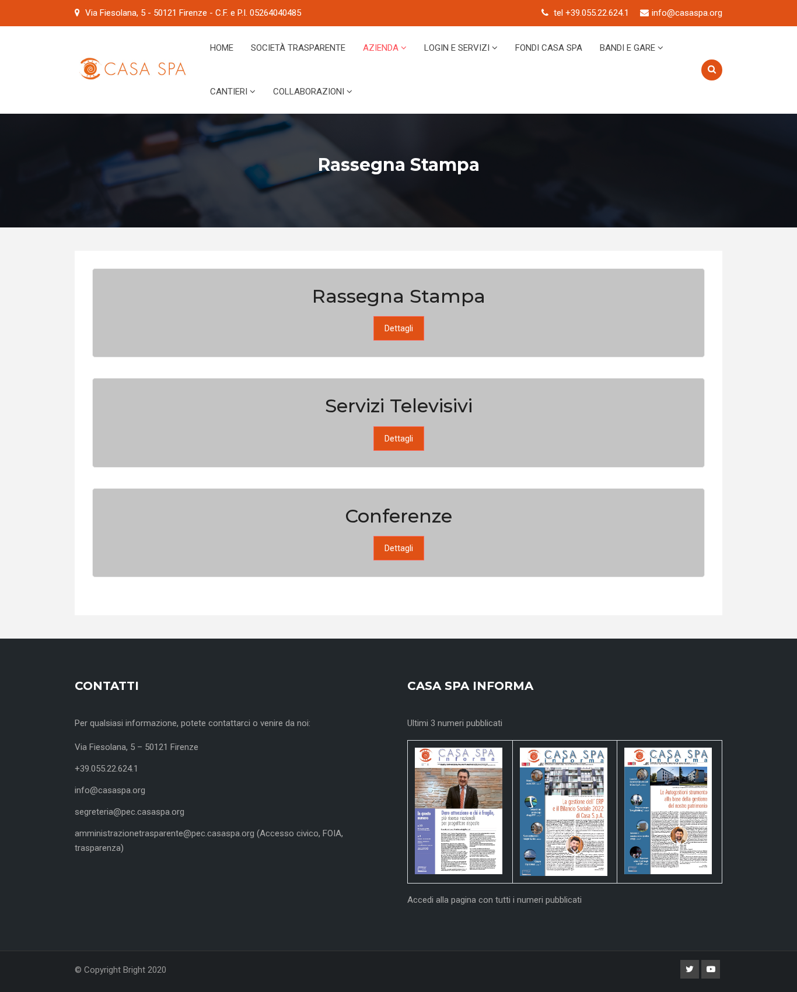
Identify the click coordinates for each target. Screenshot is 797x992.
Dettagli (398, 328)
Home (221, 48)
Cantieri (230, 91)
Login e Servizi (458, 48)
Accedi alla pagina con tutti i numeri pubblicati (494, 900)
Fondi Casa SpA (548, 48)
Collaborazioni (310, 91)
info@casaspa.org (687, 13)
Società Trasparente (298, 48)
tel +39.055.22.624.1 (591, 13)
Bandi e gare (629, 48)
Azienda (382, 48)
